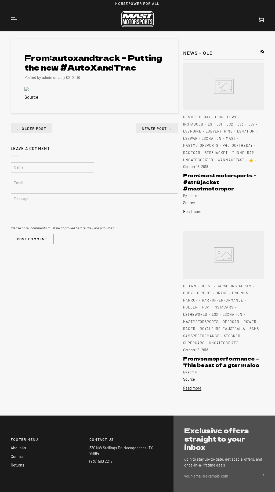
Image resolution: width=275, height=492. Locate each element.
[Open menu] (19, 19)
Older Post (31, 128)
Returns (17, 465)
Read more (192, 211)
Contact (17, 456)
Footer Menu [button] (24, 439)
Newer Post (157, 128)
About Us (18, 448)
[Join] (259, 475)
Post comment (32, 239)
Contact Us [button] (101, 439)
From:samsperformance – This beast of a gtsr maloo (221, 362)
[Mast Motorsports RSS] (262, 51)
